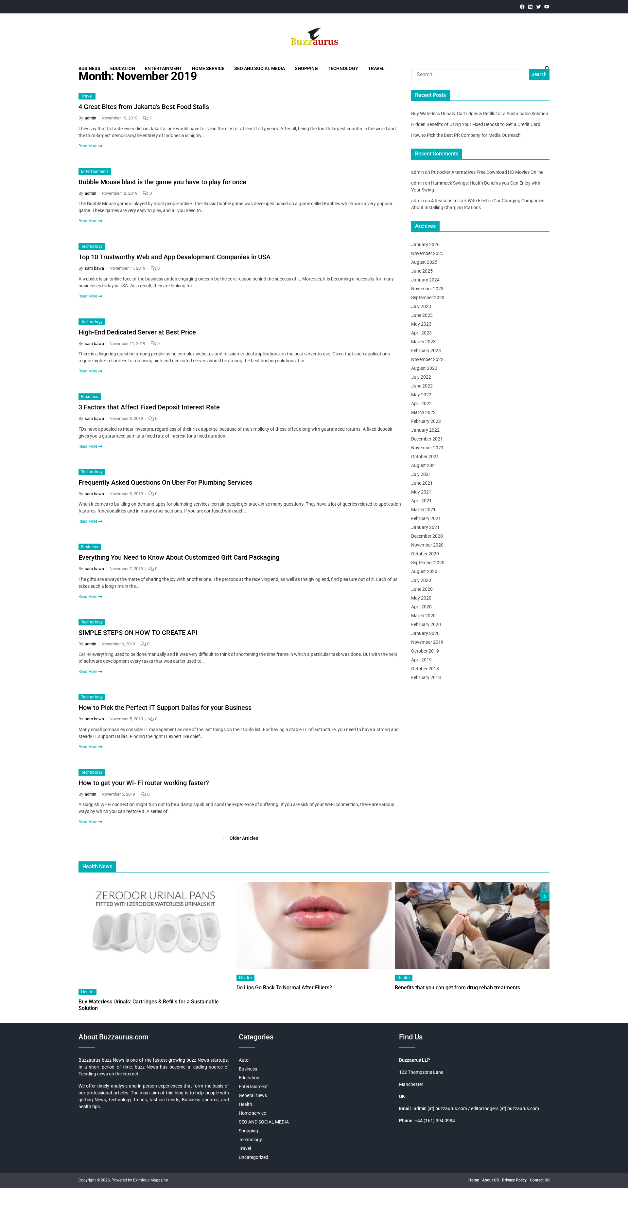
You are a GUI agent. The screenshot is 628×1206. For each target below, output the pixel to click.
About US (490, 1180)
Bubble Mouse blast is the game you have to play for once (162, 182)
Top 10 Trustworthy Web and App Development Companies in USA (174, 257)
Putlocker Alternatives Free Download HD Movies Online (487, 172)
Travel (376, 68)
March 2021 (423, 509)
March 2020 (423, 615)
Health (87, 992)
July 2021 (421, 474)
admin (90, 118)
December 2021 (427, 438)
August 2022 (424, 368)
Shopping (306, 68)
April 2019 (421, 659)
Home (473, 1180)
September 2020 (428, 562)
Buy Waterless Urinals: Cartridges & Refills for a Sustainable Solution (479, 113)
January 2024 (425, 279)
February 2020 (426, 624)
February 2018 (426, 677)
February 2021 (426, 518)
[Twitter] (538, 6)
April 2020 (421, 606)
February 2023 (426, 350)
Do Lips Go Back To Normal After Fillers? (284, 987)
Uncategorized (253, 1157)
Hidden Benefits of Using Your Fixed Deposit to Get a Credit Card (475, 124)
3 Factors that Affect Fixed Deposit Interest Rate (149, 407)
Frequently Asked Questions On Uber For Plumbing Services (165, 482)
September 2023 (428, 297)
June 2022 (422, 385)
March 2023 (423, 341)
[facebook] (522, 6)
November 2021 (427, 447)
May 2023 (421, 324)
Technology (343, 68)
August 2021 (424, 465)
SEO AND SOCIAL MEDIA (259, 68)
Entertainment (163, 68)
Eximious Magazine (150, 1180)
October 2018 (425, 668)
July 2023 (421, 306)
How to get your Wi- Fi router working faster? (143, 783)
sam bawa (94, 268)
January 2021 (425, 527)
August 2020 (424, 571)
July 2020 (421, 580)
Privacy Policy (514, 1180)
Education (122, 68)
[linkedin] (530, 6)
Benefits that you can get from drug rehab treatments (457, 987)
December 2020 (427, 536)
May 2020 (421, 598)
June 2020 (422, 589)
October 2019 (425, 651)
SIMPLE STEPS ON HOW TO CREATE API (138, 633)
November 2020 (427, 545)
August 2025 (424, 262)
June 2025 (422, 271)
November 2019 (427, 642)
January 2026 (425, 244)
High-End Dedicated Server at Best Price (137, 332)
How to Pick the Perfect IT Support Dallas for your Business (165, 707)
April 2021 (421, 500)
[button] (545, 896)
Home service (208, 68)
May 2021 (421, 492)
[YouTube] (547, 6)
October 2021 (425, 456)
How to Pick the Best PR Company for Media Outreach (466, 135)
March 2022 (423, 412)
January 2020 (425, 633)
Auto (244, 1060)
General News (253, 1095)
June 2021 (422, 483)
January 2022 (425, 430)
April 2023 (421, 332)
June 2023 (422, 315)
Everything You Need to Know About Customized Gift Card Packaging (178, 557)
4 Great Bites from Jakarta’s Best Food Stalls (143, 107)
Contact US (540, 1180)
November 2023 (427, 288)
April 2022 (421, 403)
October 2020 (425, 553)
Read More (87, 146)
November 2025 (427, 253)
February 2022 (426, 421)
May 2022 (421, 394)
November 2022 (427, 359)
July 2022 (421, 377)
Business (89, 68)
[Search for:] (467, 76)
